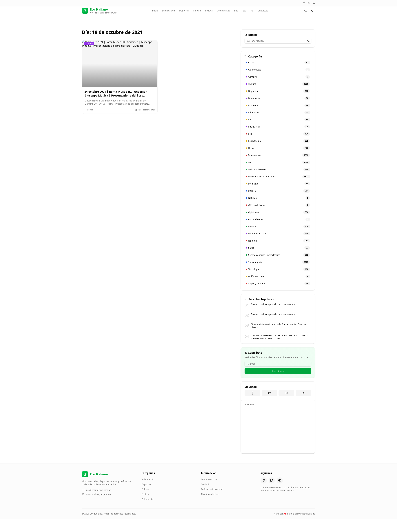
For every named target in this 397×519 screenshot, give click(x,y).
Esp (244, 10)
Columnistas (223, 10)
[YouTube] (314, 3)
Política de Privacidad (212, 489)
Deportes (184, 10)
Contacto (205, 484)
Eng (236, 10)
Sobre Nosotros (209, 479)
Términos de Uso (209, 494)
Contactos (263, 10)
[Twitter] (309, 3)
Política (145, 494)
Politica (209, 10)
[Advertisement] (277, 429)
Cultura (197, 10)
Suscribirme (278, 370)
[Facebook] (304, 3)
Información (168, 10)
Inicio (155, 10)
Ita (252, 10)
